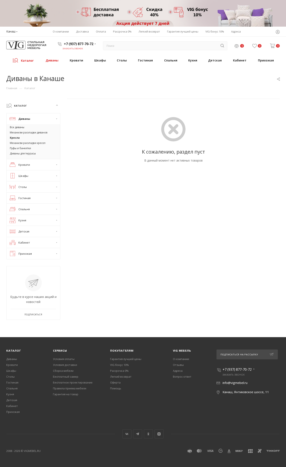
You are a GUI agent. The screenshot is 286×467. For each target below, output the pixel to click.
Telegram (137, 433)
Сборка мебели (63, 371)
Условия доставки (65, 365)
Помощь (115, 388)
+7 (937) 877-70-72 (78, 44)
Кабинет (12, 406)
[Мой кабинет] (278, 32)
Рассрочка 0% (119, 371)
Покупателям (122, 350)
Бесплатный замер (65, 376)
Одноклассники (148, 433)
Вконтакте (126, 433)
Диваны (11, 359)
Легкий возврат (120, 376)
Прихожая (13, 412)
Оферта (115, 382)
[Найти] (222, 45)
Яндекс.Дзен (159, 433)
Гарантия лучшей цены (125, 359)
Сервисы (60, 350)
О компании (181, 359)
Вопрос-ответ (182, 376)
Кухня (10, 394)
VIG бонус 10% (119, 365)
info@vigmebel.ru (235, 383)
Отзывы (178, 365)
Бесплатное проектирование (73, 382)
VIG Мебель (182, 350)
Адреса (178, 371)
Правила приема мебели (69, 388)
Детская (11, 400)
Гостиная (12, 382)
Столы (10, 376)
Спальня (12, 388)
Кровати (12, 365)
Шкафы (11, 371)
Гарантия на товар (65, 394)
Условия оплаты (64, 359)
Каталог (13, 350)
